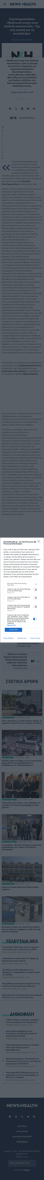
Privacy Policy (35, 638)
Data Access (22, 638)
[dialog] (22, 590)
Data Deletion (9, 638)
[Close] (39, 542)
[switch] (35, 590)
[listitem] (22, 584)
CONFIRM (13, 630)
